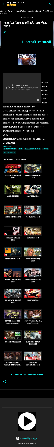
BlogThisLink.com (15, 2)
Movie (45, 149)
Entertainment (10, 149)
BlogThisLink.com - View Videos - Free (27, 374)
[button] (4, 32)
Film (20, 149)
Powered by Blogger (28, 438)
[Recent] (28, 42)
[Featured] (43, 42)
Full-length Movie (32, 149)
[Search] (50, 4)
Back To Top (27, 18)
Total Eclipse (9, 152)
